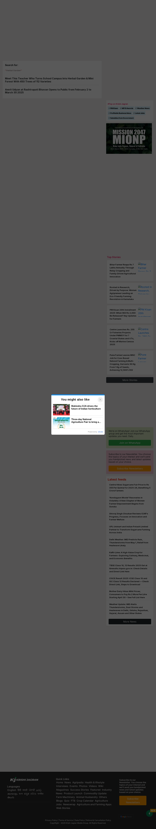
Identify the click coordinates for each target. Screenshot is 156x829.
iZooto (100, 432)
